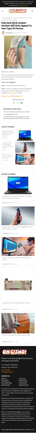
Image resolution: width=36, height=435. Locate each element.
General (8, 18)
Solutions (13, 93)
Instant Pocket (6, 96)
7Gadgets (18, 96)
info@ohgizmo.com (7, 372)
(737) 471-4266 (5, 370)
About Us (4, 378)
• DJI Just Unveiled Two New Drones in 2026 (16, 112)
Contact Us (22, 378)
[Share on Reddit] (17, 103)
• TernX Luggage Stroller (10, 114)
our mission (24, 5)
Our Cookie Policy (6, 383)
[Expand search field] (32, 10)
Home (4, 18)
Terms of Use (23, 383)
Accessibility (5, 380)
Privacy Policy (23, 380)
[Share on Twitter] (14, 103)
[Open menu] (2, 11)
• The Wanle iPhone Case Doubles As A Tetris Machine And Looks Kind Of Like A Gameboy (16, 117)
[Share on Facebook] (21, 103)
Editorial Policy (23, 385)
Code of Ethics (5, 385)
